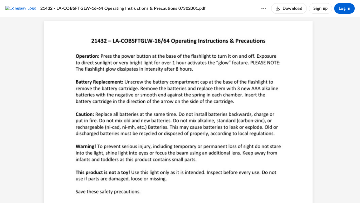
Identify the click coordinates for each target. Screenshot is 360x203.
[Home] (21, 8)
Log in (344, 8)
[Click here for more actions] (264, 8)
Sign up (320, 8)
